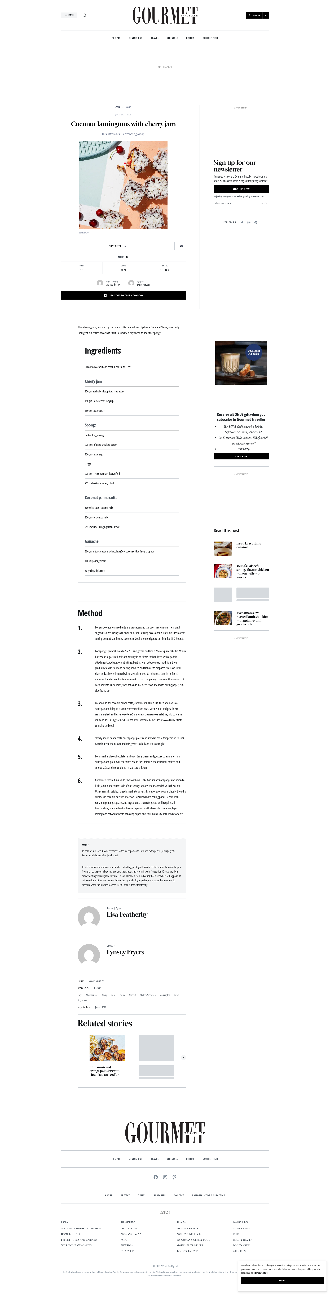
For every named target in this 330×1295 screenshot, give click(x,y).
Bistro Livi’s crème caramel (248, 451)
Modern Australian (148, 947)
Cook (123, 218)
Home (118, 59)
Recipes (116, 38)
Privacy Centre (260, 1272)
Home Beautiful (71, 1186)
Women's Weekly (187, 1181)
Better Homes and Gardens (79, 1192)
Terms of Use (258, 97)
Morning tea (165, 947)
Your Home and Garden (77, 1198)
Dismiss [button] (282, 1280)
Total (165, 218)
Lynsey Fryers (143, 237)
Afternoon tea (92, 947)
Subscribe (160, 1148)
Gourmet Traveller (190, 1198)
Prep (82, 218)
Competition (210, 38)
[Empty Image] (223, 501)
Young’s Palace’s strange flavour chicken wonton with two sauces (252, 477)
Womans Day (129, 1181)
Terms (142, 1148)
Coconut (132, 947)
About (108, 1148)
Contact (179, 1148)
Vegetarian (82, 952)
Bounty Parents (187, 1203)
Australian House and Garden (81, 1181)
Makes (121, 209)
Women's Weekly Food (191, 1186)
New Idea (127, 1198)
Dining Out (135, 38)
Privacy (125, 1148)
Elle (236, 1186)
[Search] (84, 15)
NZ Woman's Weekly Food (193, 1192)
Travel (155, 38)
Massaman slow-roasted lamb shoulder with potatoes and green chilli (252, 524)
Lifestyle (172, 38)
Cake (113, 947)
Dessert (128, 59)
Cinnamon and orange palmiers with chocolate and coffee (105, 1023)
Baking (104, 947)
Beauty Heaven (242, 1192)
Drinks (190, 38)
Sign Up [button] (256, 15)
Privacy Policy (243, 97)
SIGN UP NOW (241, 90)
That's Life (128, 1203)
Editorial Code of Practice (208, 1148)
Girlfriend (240, 1203)
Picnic (176, 947)
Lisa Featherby (113, 237)
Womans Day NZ (131, 1186)
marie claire (241, 1181)
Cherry (122, 947)
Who (124, 1192)
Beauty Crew (241, 1198)
